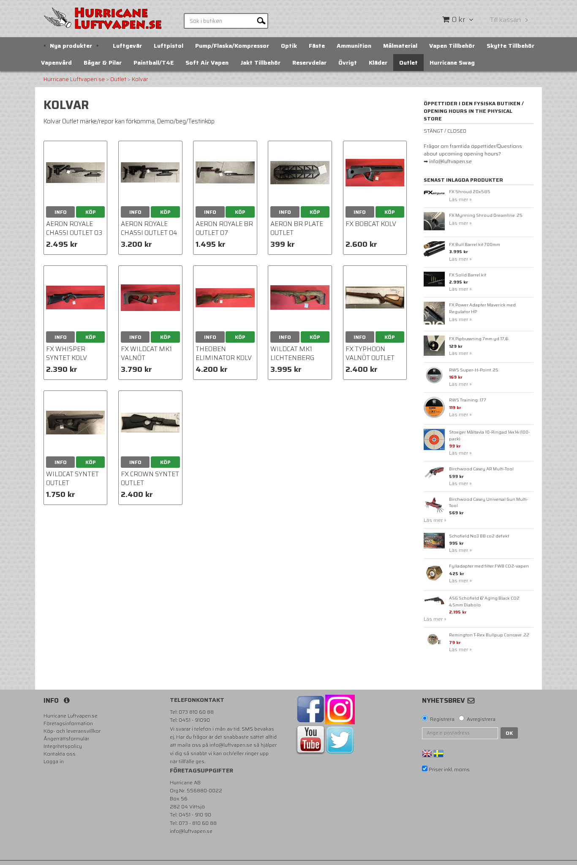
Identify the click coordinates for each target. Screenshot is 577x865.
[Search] (261, 20)
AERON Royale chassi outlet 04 (149, 228)
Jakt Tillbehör (260, 62)
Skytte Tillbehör (510, 45)
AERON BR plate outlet (296, 228)
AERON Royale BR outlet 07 (224, 228)
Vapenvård (56, 62)
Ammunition (354, 45)
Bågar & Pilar (103, 62)
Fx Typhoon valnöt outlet (370, 353)
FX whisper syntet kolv (66, 353)
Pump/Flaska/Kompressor (232, 45)
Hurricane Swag (452, 62)
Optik (289, 45)
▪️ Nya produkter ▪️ (71, 45)
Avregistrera (481, 719)
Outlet (408, 62)
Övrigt (347, 62)
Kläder (378, 62)
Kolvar (140, 79)
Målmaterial (400, 45)
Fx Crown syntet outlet (150, 478)
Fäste (317, 45)
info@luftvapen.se (231, 745)
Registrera (442, 719)
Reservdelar (309, 62)
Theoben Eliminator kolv (224, 353)
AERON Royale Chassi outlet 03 (74, 228)
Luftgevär (127, 45)
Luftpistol (168, 45)
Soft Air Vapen (207, 62)
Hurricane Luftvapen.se (74, 79)
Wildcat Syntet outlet (72, 478)
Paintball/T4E (153, 62)
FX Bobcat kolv (371, 224)
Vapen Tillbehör (452, 45)
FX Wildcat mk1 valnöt (146, 353)
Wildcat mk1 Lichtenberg (292, 353)
